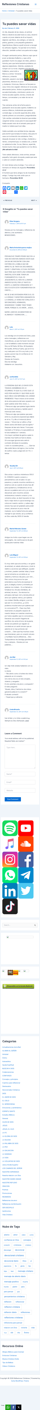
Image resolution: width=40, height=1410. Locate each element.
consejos (27, 1240)
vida (33, 1328)
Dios (24, 1261)
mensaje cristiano (25, 1271)
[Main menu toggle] (35, 4)
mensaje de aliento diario (15, 1276)
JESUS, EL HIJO (8, 1129)
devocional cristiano (14, 1255)
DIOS (4, 1093)
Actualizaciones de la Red (11, 1047)
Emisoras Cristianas (9, 1355)
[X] (18, 1407)
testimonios (6, 1211)
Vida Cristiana (7, 1215)
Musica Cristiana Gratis (10, 1359)
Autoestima (6, 1061)
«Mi (11, 1333)
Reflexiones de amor (9, 1200)
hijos (5, 1271)
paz (18, 1292)
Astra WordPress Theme (20, 1381)
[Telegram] (25, 875)
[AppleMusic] (10, 844)
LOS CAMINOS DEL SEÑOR (12, 1168)
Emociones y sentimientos (12, 1108)
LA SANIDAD (7, 1154)
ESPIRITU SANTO (8, 1111)
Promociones (7, 1193)
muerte (25, 1282)
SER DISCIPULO (8, 1208)
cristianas (17, 1245)
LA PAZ (5, 1147)
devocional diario (11, 1261)
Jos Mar (12, 657)
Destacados (6, 1086)
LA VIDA (5, 1158)
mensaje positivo (11, 1281)
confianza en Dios (11, 1240)
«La (5, 1333)
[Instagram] (10, 859)
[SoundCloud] (25, 844)
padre (15, 1287)
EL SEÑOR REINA (8, 1104)
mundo (6, 1287)
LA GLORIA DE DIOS (9, 1136)
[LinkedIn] (10, 891)
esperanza (7, 1266)
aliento (6, 1235)
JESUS (4, 1126)
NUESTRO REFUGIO (9, 1183)
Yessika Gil (14, 466)
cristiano (28, 1245)
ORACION (5, 1186)
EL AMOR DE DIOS (9, 1097)
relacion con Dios (10, 1328)
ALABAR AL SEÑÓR (9, 1051)
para (22, 1287)
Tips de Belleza (7, 1363)
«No (18, 1333)
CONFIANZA (7, 1076)
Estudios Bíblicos (8, 1115)
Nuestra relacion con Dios (11, 1175)
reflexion (7, 1302)
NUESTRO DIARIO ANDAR (11, 1179)
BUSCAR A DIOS (8, 1068)
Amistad (5, 1054)
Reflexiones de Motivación (11, 1204)
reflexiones (25, 1312)
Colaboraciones (8, 1072)
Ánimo (4, 1058)
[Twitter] (25, 891)
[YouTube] (25, 828)
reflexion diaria (10, 1312)
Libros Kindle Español (10, 1165)
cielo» (24, 1235)
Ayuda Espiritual (8, 1065)
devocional (19, 1250)
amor (15, 1235)
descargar (7, 1250)
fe (16, 1266)
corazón (7, 1245)
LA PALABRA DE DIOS (10, 1143)
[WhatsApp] (10, 875)
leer (12, 1271)
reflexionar (20, 1302)
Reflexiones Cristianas (15, 4)
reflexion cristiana (12, 1307)
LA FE (4, 1133)
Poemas (5, 1190)
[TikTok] (10, 906)
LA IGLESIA (6, 1140)
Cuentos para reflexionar (11, 1083)
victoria (24, 1328)
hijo (29, 1266)
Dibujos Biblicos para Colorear (13, 1352)
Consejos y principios (10, 1079)
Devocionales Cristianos (11, 1090)
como (32, 1235)
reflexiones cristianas (13, 1317)
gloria (22, 1266)
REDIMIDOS (6, 1197)
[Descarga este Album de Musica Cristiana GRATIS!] (20, 948)
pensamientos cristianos (14, 1296)
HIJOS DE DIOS (7, 1122)
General (5, 1118)
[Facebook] (25, 859)
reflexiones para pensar (13, 1323)
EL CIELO (5, 1101)
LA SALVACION (8, 1150)
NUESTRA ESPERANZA (10, 1172)
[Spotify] (10, 828)
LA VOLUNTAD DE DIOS (11, 1161)
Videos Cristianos (8, 1366)
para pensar (8, 1292)
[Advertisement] (20, 1009)
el (31, 1261)
